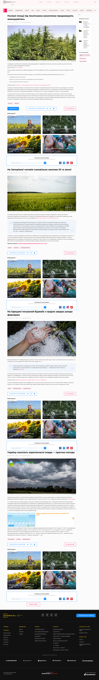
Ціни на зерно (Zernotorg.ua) (41, 631)
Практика (5, 637)
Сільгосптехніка (53, 10)
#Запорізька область (25, 247)
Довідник (58, 2)
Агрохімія (89, 10)
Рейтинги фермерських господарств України (64, 633)
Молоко (75, 10)
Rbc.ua (40, 361)
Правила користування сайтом (85, 645)
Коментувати (13, 108)
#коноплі (10, 103)
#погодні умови (27, 388)
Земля (27, 10)
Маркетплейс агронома (40, 640)
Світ (33, 10)
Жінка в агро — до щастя (59, 647)
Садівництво (19, 10)
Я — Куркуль (56, 645)
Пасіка (82, 10)
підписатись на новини (86, 615)
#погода (18, 539)
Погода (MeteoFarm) (39, 629)
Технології (5, 639)
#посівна (16, 103)
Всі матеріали (70, 108)
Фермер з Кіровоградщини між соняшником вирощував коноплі (33, 85)
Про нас (81, 639)
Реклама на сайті (83, 632)
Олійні (44, 10)
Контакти (81, 641)
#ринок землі (83, 58)
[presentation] (4, 10)
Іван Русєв (21, 369)
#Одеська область (17, 388)
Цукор (62, 10)
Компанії (21, 631)
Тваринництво (6, 635)
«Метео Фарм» (71, 499)
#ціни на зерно (83, 61)
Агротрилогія (56, 631)
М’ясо (68, 10)
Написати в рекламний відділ (84, 630)
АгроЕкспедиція (57, 638)
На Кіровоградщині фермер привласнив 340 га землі (32, 243)
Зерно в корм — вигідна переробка (61, 636)
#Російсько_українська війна (85, 55)
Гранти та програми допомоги (60, 640)
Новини (41, 2)
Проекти (67, 2)
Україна (10, 10)
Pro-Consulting (19, 67)
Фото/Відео (76, 2)
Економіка (5, 642)
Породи (21, 633)
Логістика (5, 644)
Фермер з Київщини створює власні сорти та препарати (31, 380)
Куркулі (21, 629)
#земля (9, 247)
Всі (5, 10)
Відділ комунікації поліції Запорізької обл (47, 218)
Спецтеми (49, 2)
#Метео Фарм (11, 539)
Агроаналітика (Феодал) (40, 633)
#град (9, 388)
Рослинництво (6, 633)
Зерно (38, 10)
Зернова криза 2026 (58, 629)
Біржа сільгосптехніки (40, 638)
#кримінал (16, 247)
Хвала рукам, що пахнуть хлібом (60, 650)
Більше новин (33, 604)
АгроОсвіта (56, 643)
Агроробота (37, 636)
